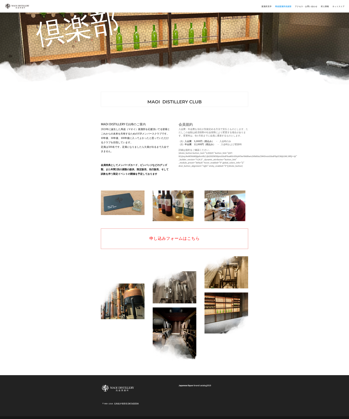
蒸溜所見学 (266, 6)
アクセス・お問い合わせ (306, 6)
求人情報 (325, 6)
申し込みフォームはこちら (174, 238)
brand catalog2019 (195, 385)
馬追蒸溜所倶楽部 (283, 6)
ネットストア (338, 6)
